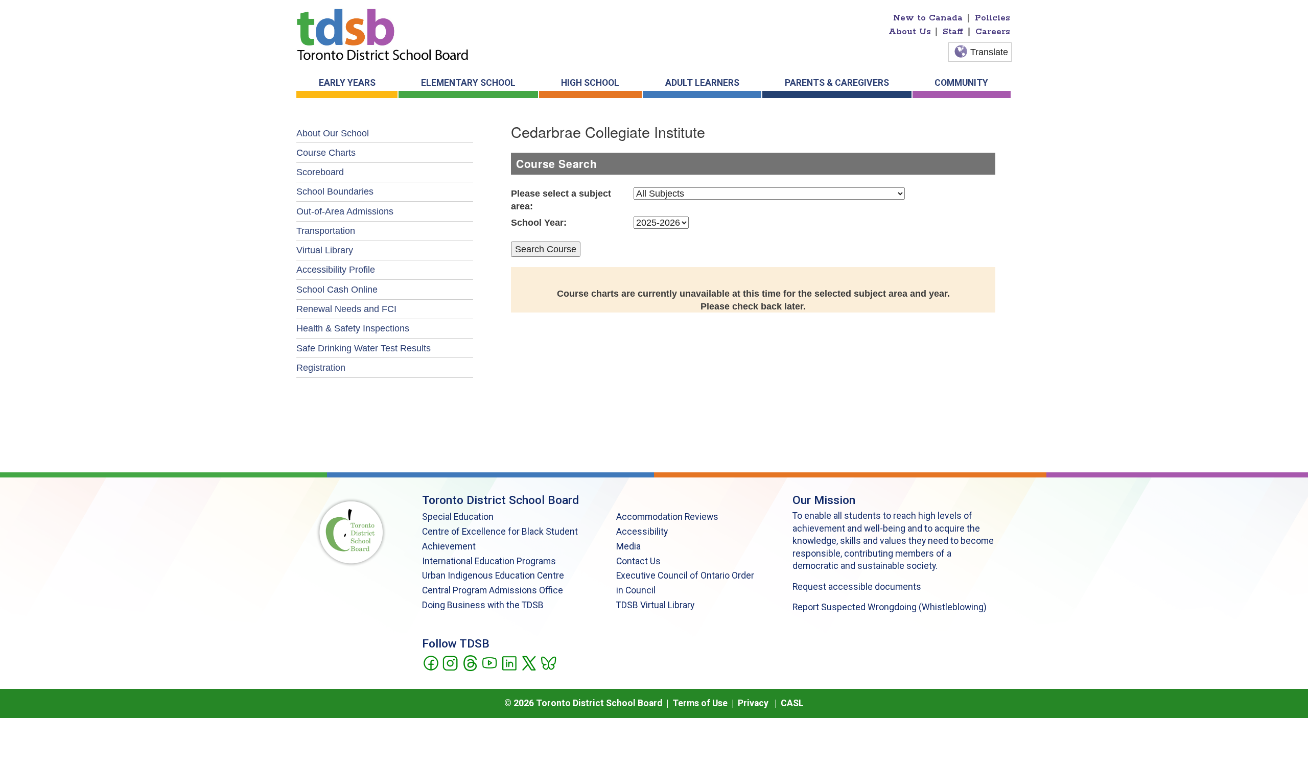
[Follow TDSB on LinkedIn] (509, 662)
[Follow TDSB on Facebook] (430, 662)
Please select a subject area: (561, 199)
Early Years (347, 83)
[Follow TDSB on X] (528, 662)
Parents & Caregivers (837, 83)
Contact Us (638, 561)
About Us (910, 31)
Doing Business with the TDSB (483, 605)
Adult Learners (702, 83)
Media (628, 546)
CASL (792, 703)
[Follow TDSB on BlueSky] (548, 662)
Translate (989, 52)
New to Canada (928, 17)
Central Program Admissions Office (492, 590)
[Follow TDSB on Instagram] (449, 662)
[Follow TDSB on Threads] (469, 662)
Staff (953, 31)
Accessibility (642, 531)
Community (961, 83)
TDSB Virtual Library (655, 605)
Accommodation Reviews (667, 517)
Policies (992, 17)
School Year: (539, 223)
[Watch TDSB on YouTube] (489, 662)
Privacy (753, 703)
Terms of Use (700, 703)
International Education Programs (489, 561)
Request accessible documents (856, 587)
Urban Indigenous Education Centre (493, 575)
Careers (992, 31)
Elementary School (468, 83)
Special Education (458, 517)
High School (590, 83)
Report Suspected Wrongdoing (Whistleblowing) (889, 607)
